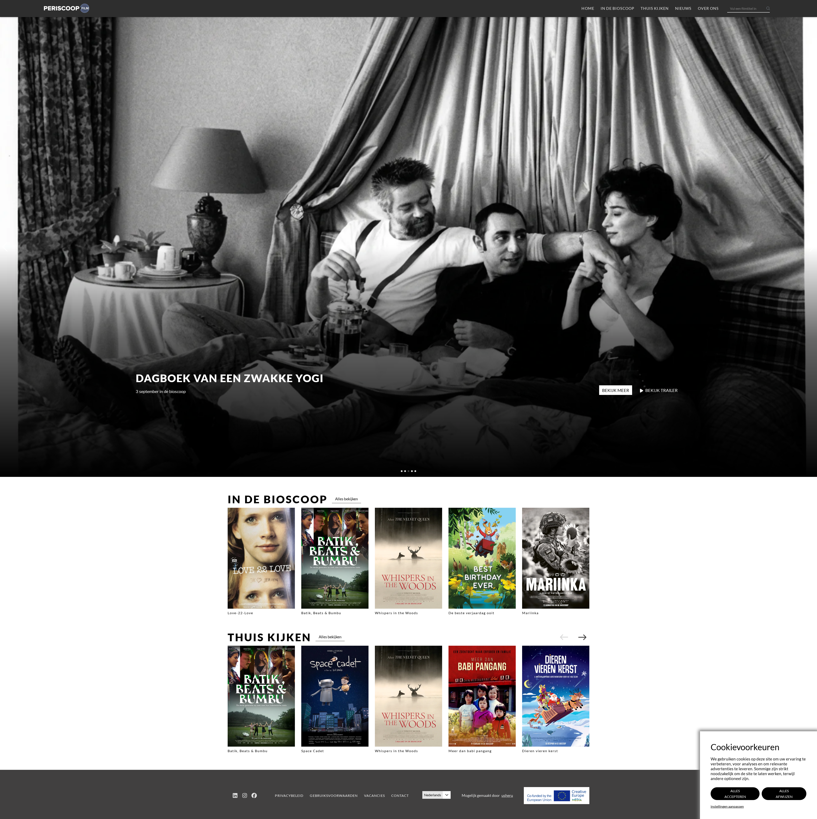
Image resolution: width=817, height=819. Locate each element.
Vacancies (374, 795)
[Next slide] (582, 637)
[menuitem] (587, 8)
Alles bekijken (346, 498)
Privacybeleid (289, 795)
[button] (447, 795)
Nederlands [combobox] (432, 795)
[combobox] (750, 8)
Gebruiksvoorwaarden (334, 795)
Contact (400, 795)
